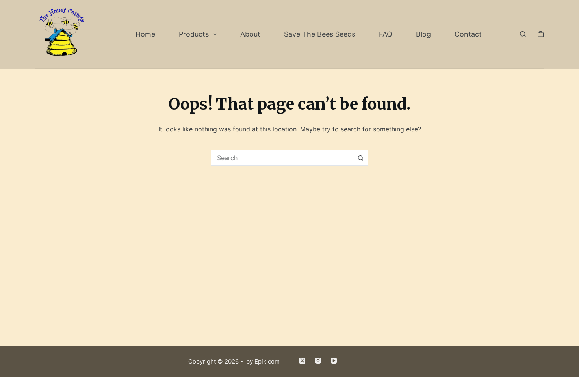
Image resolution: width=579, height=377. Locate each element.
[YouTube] (334, 361)
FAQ (385, 34)
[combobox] (282, 158)
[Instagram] (318, 361)
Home (145, 34)
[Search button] (360, 157)
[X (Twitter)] (302, 361)
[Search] (523, 34)
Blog (423, 34)
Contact (468, 34)
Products (194, 34)
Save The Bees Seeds (319, 34)
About (250, 34)
